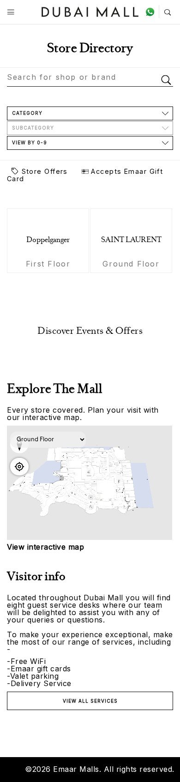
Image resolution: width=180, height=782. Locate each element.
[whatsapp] (152, 11)
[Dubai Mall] (90, 11)
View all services (90, 701)
